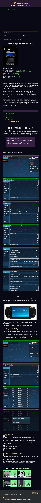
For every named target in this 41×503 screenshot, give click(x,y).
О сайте (11, 494)
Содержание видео (8, 32)
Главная (4, 9)
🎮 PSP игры (27, 5)
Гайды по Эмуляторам (11, 9)
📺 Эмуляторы (20, 5)
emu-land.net (17, 74)
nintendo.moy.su (20, 78)
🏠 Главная (13, 5)
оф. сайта (16, 73)
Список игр (16, 494)
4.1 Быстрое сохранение (11, 121)
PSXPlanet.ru (19, 76)
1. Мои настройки (9, 113)
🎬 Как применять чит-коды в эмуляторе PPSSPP (14, 39)
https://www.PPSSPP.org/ (25, 71)
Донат (21, 494)
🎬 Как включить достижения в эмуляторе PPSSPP (15, 35)
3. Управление (8, 117)
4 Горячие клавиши (9, 119)
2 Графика (7, 115)
